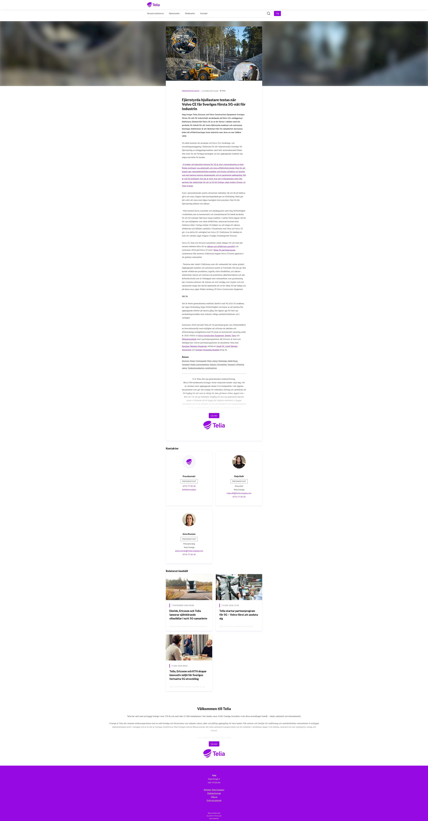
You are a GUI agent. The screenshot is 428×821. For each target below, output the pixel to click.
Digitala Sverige (214, 793)
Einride (228, 335)
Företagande (201, 361)
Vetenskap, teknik (225, 361)
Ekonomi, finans (188, 361)
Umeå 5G (220, 346)
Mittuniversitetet (189, 339)
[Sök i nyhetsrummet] (268, 13)
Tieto (233, 335)
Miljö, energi (212, 361)
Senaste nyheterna (155, 13)
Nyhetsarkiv (174, 13)
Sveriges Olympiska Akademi (207, 349)
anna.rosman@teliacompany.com (189, 551)
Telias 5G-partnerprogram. (224, 250)
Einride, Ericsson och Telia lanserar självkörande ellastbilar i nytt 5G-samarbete (188, 614)
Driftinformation (189, 489)
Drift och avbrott (214, 800)
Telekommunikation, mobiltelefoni (202, 368)
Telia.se (214, 797)
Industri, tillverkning (218, 364)
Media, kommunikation (199, 364)
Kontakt (203, 13)
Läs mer (214, 415)
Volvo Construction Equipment (211, 335)
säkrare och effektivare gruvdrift (221, 246)
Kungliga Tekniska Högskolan (194, 346)
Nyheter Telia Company (214, 789)
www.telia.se (235, 407)
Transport (231, 364)
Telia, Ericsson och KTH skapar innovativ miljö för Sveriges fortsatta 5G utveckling (188, 675)
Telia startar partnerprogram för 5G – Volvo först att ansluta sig (238, 614)
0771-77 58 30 (189, 486)
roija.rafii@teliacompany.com (239, 493)
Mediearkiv (190, 13)
